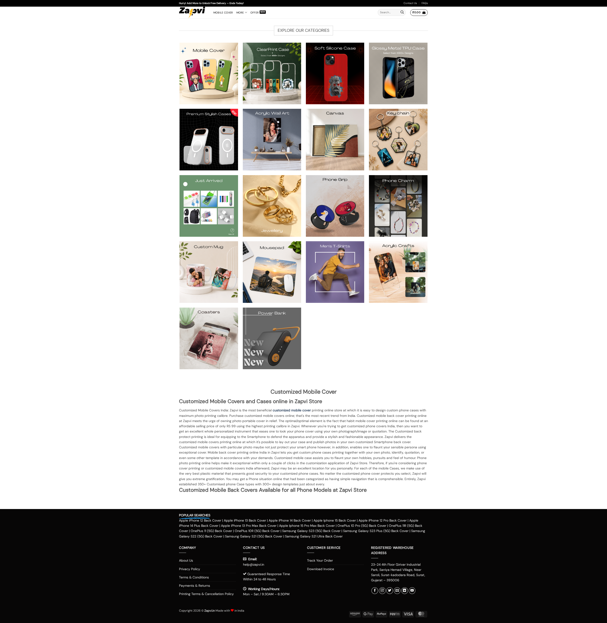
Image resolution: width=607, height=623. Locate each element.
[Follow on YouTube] (412, 590)
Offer (254, 12)
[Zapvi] (192, 12)
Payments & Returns (194, 585)
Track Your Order (320, 560)
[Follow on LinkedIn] (404, 590)
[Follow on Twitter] (389, 590)
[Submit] (402, 12)
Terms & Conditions (194, 577)
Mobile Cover (223, 12)
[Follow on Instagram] (382, 590)
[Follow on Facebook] (374, 590)
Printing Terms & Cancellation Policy (206, 594)
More (240, 12)
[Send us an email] (397, 590)
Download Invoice (320, 569)
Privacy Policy (189, 569)
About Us (186, 560)
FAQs (425, 3)
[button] (419, 12)
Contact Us (410, 3)
